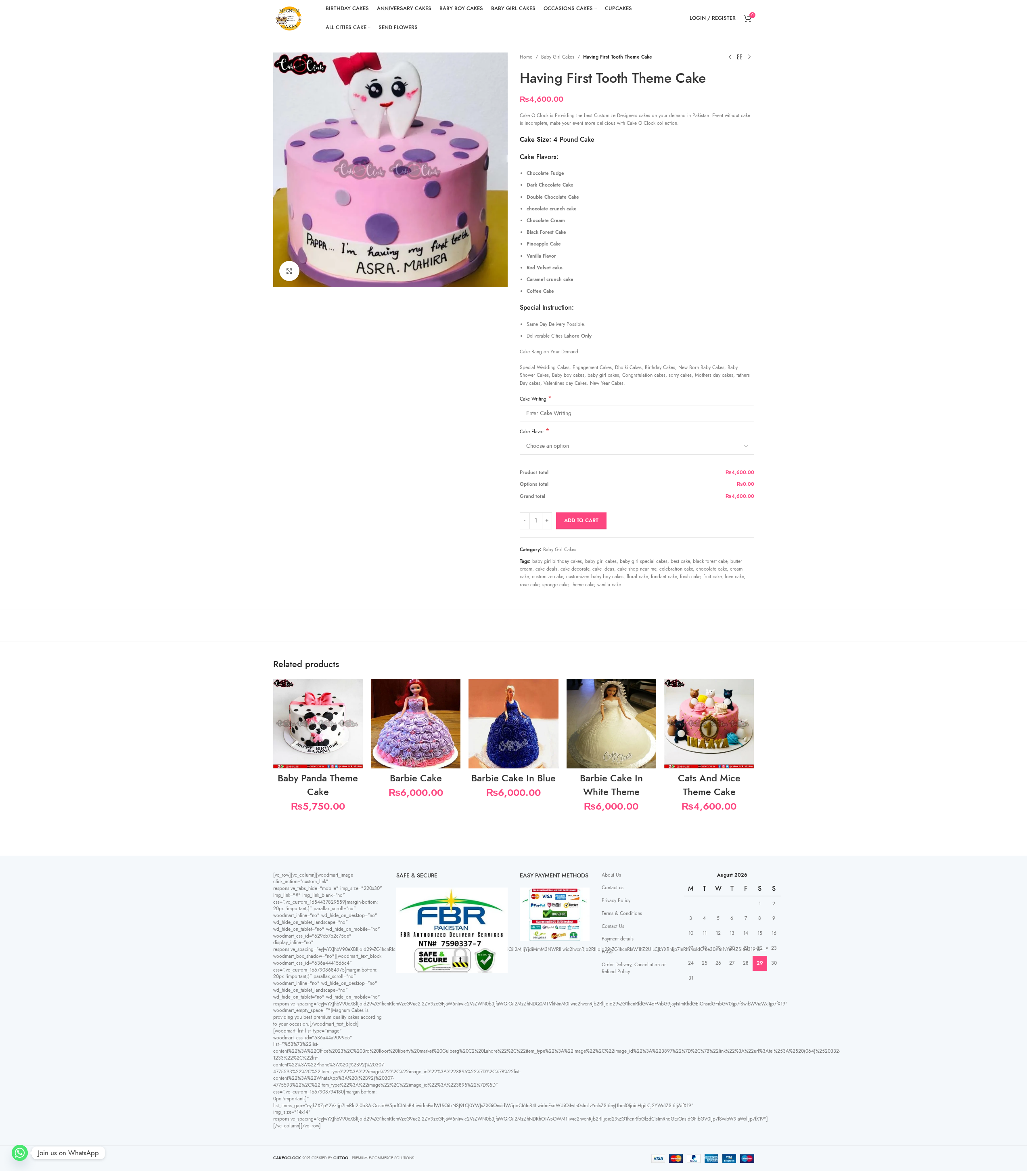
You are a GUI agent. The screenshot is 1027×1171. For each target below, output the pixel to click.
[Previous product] (730, 57)
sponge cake (555, 584)
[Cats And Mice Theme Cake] (709, 723)
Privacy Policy (616, 900)
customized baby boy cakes (594, 576)
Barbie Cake (416, 778)
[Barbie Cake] (415, 723)
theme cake (582, 584)
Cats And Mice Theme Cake (709, 784)
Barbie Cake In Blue (513, 778)
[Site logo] (289, 18)
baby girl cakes (601, 561)
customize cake (547, 576)
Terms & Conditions (622, 913)
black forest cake (710, 561)
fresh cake (690, 576)
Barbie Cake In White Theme (611, 784)
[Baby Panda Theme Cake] (318, 723)
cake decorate (575, 569)
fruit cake (712, 576)
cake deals (546, 569)
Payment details (618, 939)
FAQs (607, 952)
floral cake (637, 576)
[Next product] (749, 57)
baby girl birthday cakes (557, 561)
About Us (611, 875)
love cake (734, 576)
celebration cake (676, 569)
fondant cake (664, 576)
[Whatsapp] (20, 1153)
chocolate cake (711, 569)
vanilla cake (609, 584)
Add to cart (581, 520)
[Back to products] (740, 57)
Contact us (612, 887)
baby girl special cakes (643, 561)
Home (526, 57)
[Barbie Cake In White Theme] (611, 723)
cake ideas (603, 569)
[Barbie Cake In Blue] (513, 723)
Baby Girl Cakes (557, 57)
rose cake (529, 584)
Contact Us (613, 926)
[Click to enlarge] (289, 271)
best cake (680, 561)
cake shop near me (636, 569)
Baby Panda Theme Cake (318, 784)
